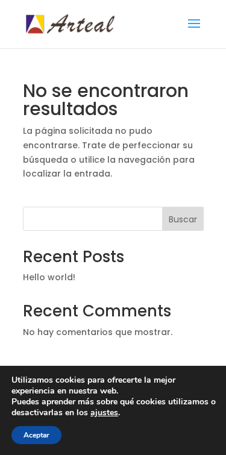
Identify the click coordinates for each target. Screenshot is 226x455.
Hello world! (49, 277)
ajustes (104, 412)
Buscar (183, 219)
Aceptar (36, 435)
